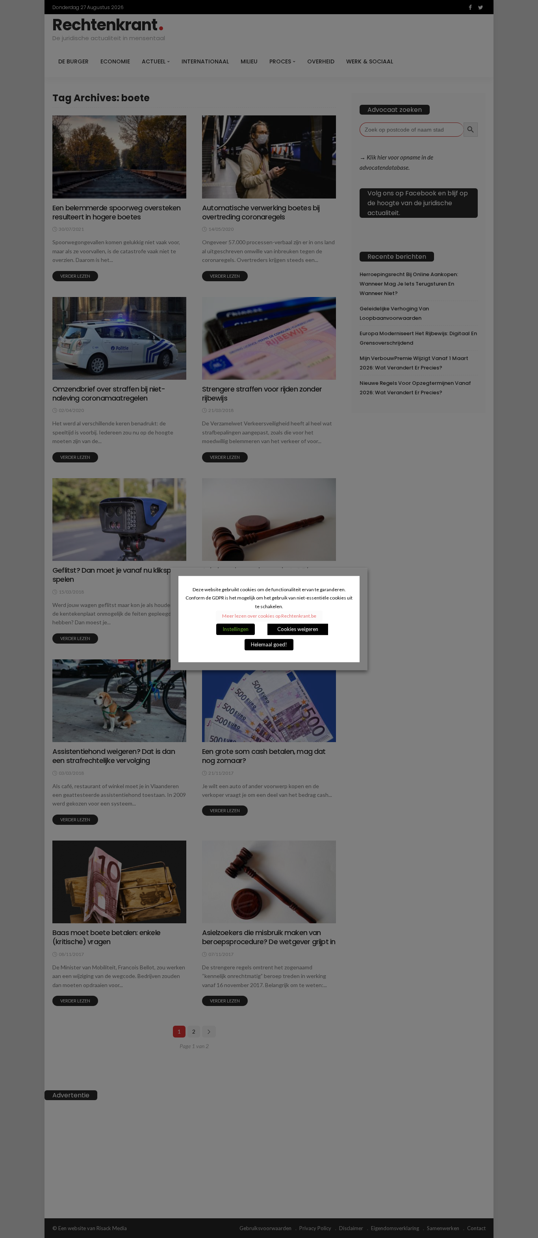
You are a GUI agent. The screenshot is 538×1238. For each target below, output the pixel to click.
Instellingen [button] (236, 629)
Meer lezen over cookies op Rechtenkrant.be (269, 616)
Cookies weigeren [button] (297, 629)
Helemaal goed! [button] (269, 644)
